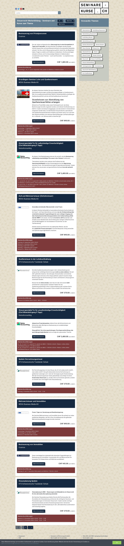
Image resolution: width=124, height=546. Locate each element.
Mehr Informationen (38, 62)
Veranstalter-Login (88, 538)
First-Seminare (98, 66)
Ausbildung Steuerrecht (99, 30)
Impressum (22, 536)
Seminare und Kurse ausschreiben (60, 536)
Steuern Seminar (97, 55)
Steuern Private (86, 55)
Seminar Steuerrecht (87, 44)
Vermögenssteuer (87, 66)
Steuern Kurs (96, 48)
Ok (117, 542)
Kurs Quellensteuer (87, 73)
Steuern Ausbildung (96, 59)
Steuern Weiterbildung (88, 62)
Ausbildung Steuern (87, 37)
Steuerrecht (85, 59)
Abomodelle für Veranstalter (59, 538)
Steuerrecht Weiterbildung (89, 69)
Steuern (96, 51)
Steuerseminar (86, 30)
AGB (20, 538)
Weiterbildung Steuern (88, 41)
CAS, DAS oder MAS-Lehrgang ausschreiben (95, 536)
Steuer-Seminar (86, 48)
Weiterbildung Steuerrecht (89, 34)
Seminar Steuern (100, 44)
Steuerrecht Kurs (86, 51)
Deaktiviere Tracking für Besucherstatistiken (26, 543)
